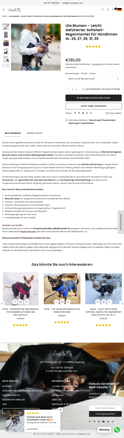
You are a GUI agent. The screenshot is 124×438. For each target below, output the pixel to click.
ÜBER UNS (57, 399)
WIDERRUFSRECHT (11, 395)
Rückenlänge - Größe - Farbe (80, 73)
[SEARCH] (102, 9)
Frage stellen (115, 113)
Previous (13, 47)
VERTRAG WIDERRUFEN (21, 410)
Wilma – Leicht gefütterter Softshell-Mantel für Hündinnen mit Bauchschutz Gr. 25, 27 (104, 312)
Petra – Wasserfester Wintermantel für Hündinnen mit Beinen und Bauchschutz (21, 312)
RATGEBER (57, 408)
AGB (4, 404)
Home (4, 16)
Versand (96, 64)
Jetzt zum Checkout (93, 106)
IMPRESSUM (58, 395)
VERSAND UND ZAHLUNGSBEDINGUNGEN (22, 390)
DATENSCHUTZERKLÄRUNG (65, 390)
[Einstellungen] (119, 9)
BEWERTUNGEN (34, 133)
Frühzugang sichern (105, 413)
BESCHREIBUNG (13, 133)
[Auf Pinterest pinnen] (79, 113)
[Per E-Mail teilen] (91, 113)
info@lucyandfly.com (72, 3)
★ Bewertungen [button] (120, 222)
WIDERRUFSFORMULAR (13, 399)
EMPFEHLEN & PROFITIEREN (65, 404)
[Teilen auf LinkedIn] (83, 113)
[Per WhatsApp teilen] (87, 113)
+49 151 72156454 (51, 3)
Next (58, 47)
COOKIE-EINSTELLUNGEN (64, 386)
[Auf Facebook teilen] (75, 113)
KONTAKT (7, 386)
